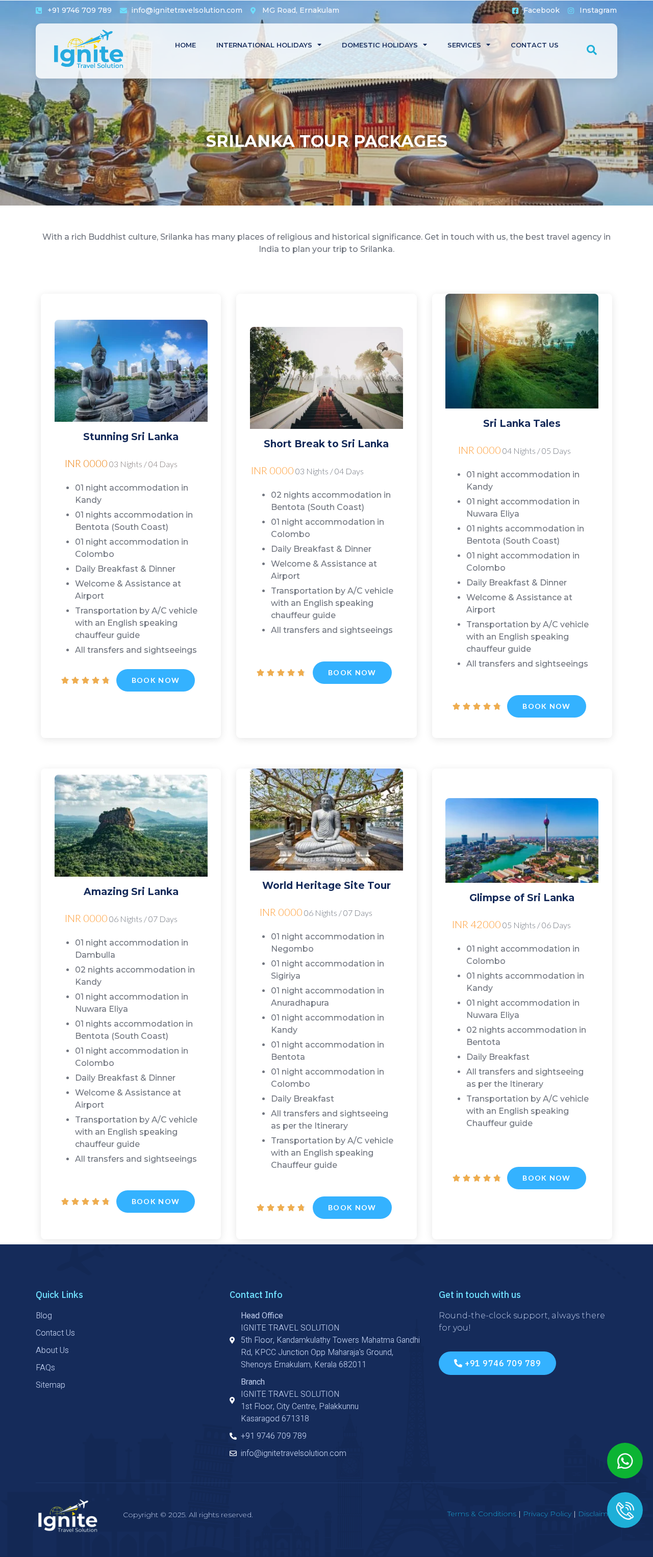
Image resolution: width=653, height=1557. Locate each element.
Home (185, 45)
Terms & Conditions (481, 1513)
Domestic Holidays (380, 45)
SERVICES (464, 45)
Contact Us (535, 45)
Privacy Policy (547, 1513)
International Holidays (264, 45)
